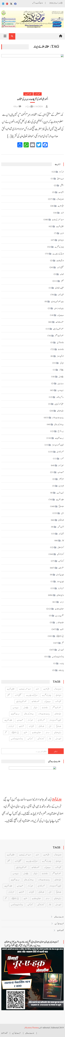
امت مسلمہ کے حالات (58, 219)
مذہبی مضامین (60, 595)
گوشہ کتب (61, 561)
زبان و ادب (61, 390)
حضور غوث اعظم (59, 335)
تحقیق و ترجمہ (60, 267)
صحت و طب (61, 472)
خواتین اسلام (60, 356)
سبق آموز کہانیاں (59, 404)
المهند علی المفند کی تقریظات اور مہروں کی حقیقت (32, 99)
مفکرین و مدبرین (59, 615)
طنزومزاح (61, 486)
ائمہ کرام (61, 171)
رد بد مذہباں (61, 383)
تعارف (62, 274)
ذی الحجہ (62, 363)
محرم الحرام (61, 588)
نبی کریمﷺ (60, 636)
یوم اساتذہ (61, 670)
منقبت (62, 629)
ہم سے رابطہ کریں (59, 923)
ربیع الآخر (61, 369)
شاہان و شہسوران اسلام (58, 445)
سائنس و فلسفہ (60, 397)
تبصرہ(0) (16, 106)
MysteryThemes (32, 1027)
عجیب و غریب (60, 492)
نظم (63, 643)
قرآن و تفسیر (60, 527)
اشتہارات (61, 192)
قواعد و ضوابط (60, 930)
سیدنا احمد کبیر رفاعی (59, 424)
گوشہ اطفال (61, 547)
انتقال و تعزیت (60, 226)
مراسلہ (62, 602)
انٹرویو (62, 233)
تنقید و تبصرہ (37, 94)
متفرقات (61, 567)
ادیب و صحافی (60, 178)
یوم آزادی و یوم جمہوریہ (58, 656)
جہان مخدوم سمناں (59, 308)
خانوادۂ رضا (61, 349)
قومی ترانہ (61, 533)
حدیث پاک (60, 315)
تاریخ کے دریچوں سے (58, 253)
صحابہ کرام (61, 465)
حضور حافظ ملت (60, 322)
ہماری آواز (28, 106)
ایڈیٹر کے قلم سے (59, 247)
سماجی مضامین (60, 410)
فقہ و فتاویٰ (61, 520)
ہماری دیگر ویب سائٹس (37, 3)
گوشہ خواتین (60, 554)
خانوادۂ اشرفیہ (60, 342)
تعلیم (62, 281)
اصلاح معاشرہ (60, 199)
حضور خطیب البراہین (58, 328)
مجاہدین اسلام (60, 581)
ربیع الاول (61, 376)
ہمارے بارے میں (59, 916)
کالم (63, 540)
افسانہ (62, 212)
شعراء (62, 458)
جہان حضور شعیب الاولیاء (57, 301)
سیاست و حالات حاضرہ (58, 417)
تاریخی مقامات (60, 260)
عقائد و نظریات (28, 94)
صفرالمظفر (61, 479)
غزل (62, 513)
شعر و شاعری (60, 451)
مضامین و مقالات (59, 608)
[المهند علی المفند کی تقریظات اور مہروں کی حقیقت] (32, 71)
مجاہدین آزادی (60, 574)
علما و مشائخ (61, 506)
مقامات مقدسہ (60, 622)
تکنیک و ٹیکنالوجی (59, 288)
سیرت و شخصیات (59, 438)
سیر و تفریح (61, 431)
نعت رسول (61, 649)
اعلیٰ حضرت (61, 206)
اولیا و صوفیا (61, 240)
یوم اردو (62, 663)
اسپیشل (62, 185)
